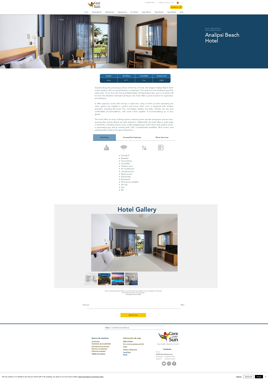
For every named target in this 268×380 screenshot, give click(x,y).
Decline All (248, 377)
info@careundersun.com (166, 2)
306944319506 (170, 356)
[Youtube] (164, 364)
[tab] (104, 137)
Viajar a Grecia (128, 341)
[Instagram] (169, 364)
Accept (259, 377)
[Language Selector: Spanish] (179, 3)
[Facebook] (174, 364)
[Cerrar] (265, 376)
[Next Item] (181, 243)
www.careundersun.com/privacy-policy (91, 377)
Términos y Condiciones (99, 349)
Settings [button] (239, 377)
